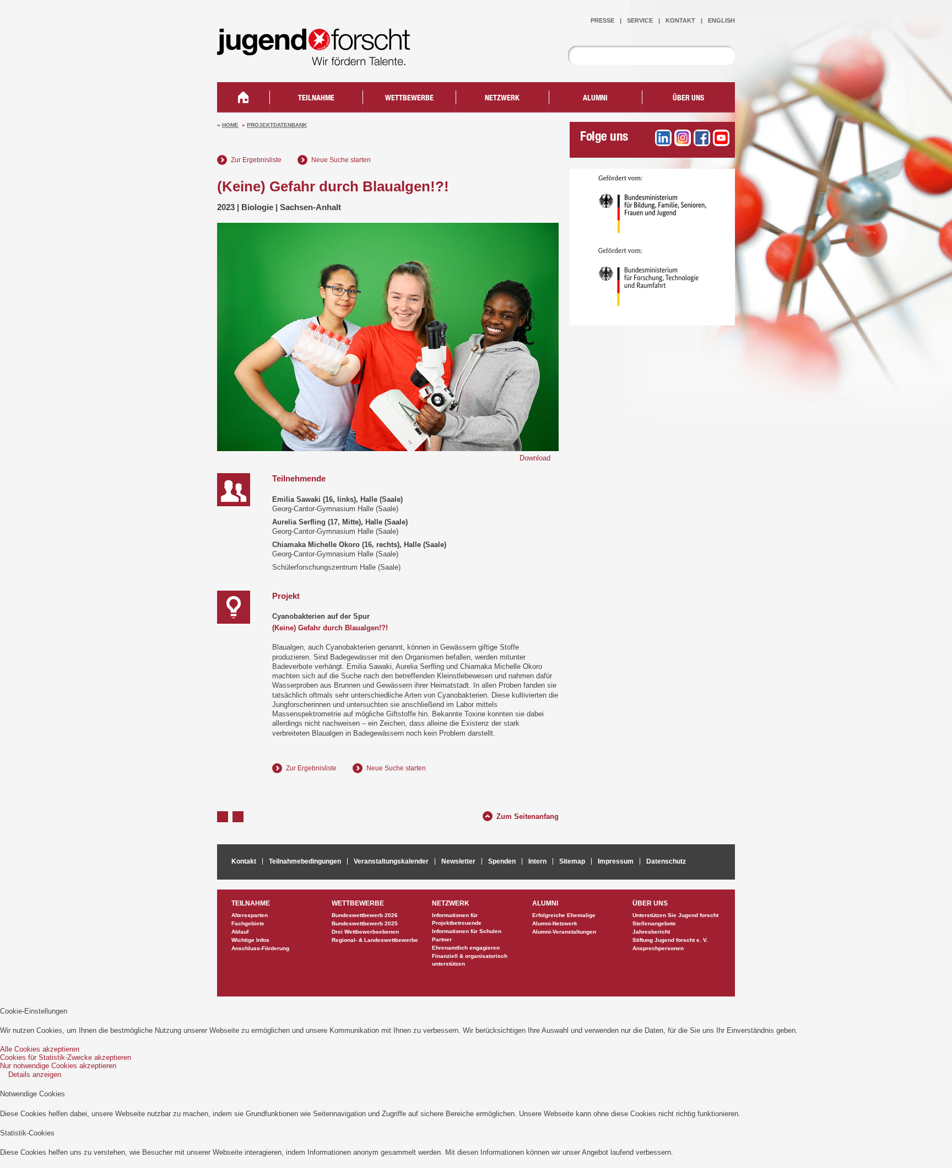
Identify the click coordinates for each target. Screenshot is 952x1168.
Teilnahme (316, 99)
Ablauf (239, 932)
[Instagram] (682, 138)
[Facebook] (702, 138)
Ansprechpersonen (658, 948)
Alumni (595, 99)
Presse (602, 20)
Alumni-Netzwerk (554, 923)
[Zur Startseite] (321, 58)
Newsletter (458, 861)
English (721, 20)
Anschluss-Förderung (260, 948)
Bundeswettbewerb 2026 (365, 915)
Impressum (616, 861)
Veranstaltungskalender (391, 861)
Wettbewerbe (409, 99)
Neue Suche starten (341, 160)
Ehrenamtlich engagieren (466, 948)
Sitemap (572, 861)
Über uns (688, 99)
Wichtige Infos (250, 940)
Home (230, 125)
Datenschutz (666, 861)
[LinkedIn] (663, 138)
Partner (442, 939)
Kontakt (680, 20)
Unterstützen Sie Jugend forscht (675, 915)
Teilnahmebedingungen (305, 861)
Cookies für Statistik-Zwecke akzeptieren (65, 1057)
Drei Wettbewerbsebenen (365, 932)
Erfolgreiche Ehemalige (564, 915)
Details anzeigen (34, 1074)
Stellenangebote (654, 923)
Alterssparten (249, 915)
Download (535, 458)
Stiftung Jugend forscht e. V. (670, 940)
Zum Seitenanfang (527, 815)
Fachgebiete (247, 923)
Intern (537, 861)
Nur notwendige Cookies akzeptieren (58, 1066)
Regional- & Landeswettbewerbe (375, 940)
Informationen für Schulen (466, 931)
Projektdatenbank (277, 125)
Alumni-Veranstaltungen (564, 932)
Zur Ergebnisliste (256, 160)
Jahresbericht (651, 932)
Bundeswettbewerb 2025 (365, 923)
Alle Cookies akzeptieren (39, 1049)
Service (640, 20)
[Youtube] (721, 138)
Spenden (502, 861)
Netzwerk (502, 99)
